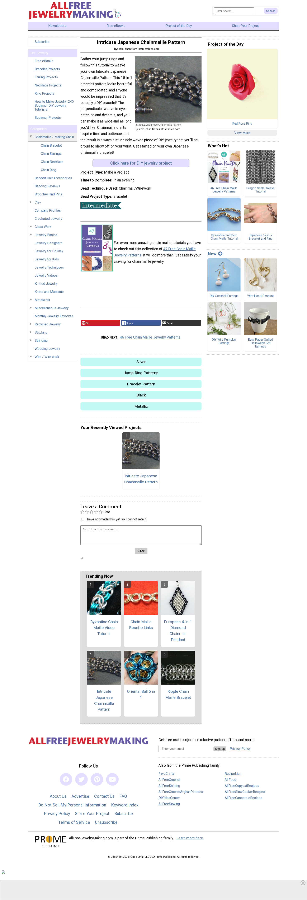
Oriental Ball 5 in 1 (141, 694)
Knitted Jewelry (46, 284)
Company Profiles (48, 210)
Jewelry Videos (46, 276)
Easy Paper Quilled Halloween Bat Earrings (260, 343)
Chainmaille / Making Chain (54, 137)
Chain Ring (48, 170)
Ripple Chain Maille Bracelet (178, 694)
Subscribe (42, 42)
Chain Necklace (52, 162)
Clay (38, 202)
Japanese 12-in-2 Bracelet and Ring (261, 237)
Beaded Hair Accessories (53, 178)
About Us (58, 796)
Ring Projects (44, 93)
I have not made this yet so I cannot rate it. (116, 519)
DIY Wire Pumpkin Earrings (224, 341)
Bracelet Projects (47, 69)
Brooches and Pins (48, 194)
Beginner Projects (48, 118)
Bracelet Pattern (141, 384)
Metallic (141, 406)
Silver (141, 361)
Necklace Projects (48, 85)
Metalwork (42, 300)
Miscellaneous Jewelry (52, 308)
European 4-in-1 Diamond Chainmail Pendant (178, 630)
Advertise (80, 796)
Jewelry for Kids (47, 259)
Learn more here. (190, 838)
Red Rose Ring (242, 123)
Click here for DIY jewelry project (141, 163)
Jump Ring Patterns (141, 372)
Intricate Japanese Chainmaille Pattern (141, 479)
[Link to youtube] (112, 779)
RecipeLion (233, 774)
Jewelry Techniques (49, 267)
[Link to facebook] (66, 779)
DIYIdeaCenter (169, 798)
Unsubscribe (106, 822)
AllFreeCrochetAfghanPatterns (181, 792)
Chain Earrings (51, 154)
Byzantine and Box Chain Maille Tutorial (224, 237)
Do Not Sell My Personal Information (72, 805)
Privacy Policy (57, 813)
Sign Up (220, 748)
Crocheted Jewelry (48, 219)
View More (242, 133)
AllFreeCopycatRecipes (242, 786)
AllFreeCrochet (169, 780)
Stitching (41, 332)
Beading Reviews (47, 186)
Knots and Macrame (49, 292)
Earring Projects (46, 77)
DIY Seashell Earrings (224, 296)
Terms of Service (74, 822)
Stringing (41, 340)
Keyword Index (124, 805)
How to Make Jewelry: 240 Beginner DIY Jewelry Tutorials (54, 105)
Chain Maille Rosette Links (141, 624)
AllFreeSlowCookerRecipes (245, 792)
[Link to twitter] (81, 779)
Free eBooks (44, 61)
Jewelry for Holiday (49, 251)
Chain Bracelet (51, 146)
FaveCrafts (167, 774)
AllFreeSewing (169, 804)
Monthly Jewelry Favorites (54, 316)
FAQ (123, 796)
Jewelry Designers (48, 243)
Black (141, 395)
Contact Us (104, 796)
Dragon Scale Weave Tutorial (260, 190)
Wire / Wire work (47, 357)
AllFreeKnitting (169, 786)
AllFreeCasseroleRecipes (243, 798)
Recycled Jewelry (48, 324)
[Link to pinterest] (97, 779)
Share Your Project (92, 813)
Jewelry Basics (46, 235)
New (212, 253)
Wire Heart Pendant (260, 296)
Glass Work (43, 227)
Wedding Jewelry (47, 349)
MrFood (230, 780)
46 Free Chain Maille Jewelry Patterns (150, 337)
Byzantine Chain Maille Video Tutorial (104, 627)
